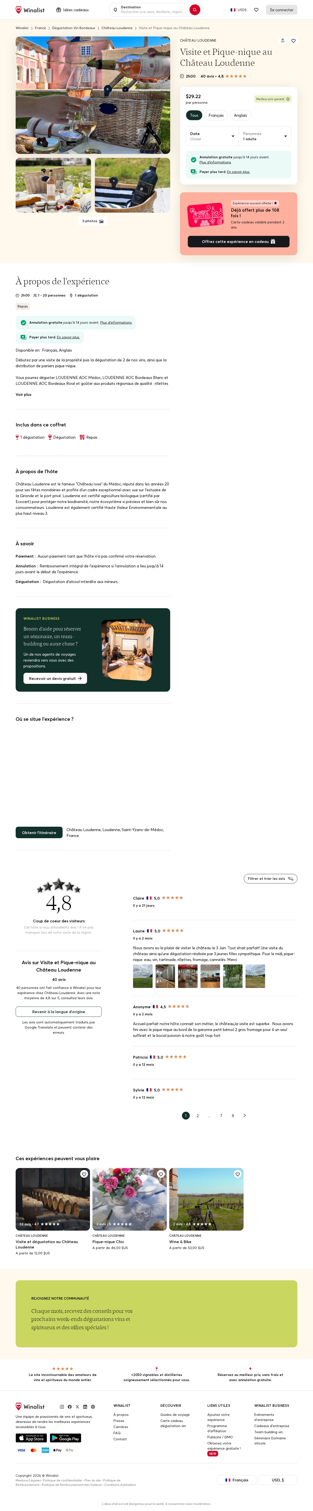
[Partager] (283, 40)
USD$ (242, 10)
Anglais (240, 115)
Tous (194, 115)
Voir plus (23, 394)
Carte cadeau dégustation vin (173, 1423)
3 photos (90, 221)
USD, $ (278, 1479)
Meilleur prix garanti (270, 99)
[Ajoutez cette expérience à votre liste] (293, 40)
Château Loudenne (198, 40)
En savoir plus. (238, 172)
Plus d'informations (215, 162)
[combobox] (154, 10)
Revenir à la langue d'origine (58, 1011)
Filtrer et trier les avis (267, 878)
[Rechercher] (195, 9)
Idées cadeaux (76, 9)
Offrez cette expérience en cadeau (235, 241)
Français (216, 115)
